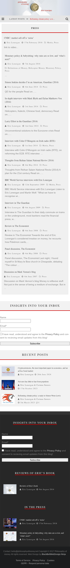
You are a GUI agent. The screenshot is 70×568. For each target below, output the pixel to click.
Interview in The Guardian (17, 202)
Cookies (50, 560)
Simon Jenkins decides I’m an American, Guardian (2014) (32, 82)
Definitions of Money (17, 68)
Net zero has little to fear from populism (33, 381)
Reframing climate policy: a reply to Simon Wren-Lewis (39, 395)
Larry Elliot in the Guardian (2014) (21, 121)
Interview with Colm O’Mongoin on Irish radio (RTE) (30, 140)
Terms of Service (23, 560)
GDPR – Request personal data (35, 563)
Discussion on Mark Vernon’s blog (20, 271)
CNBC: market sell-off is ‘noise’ (19, 37)
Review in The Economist (17, 225)
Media (50, 42)
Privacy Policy (52, 334)
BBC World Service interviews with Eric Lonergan (28, 179)
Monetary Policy (53, 68)
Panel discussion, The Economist (20, 248)
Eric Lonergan (13, 42)
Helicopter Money (36, 68)
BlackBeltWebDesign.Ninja (54, 554)
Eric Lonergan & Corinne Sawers (35, 385)
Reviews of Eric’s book (29, 485)
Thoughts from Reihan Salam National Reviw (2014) (29, 160)
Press (56, 42)
